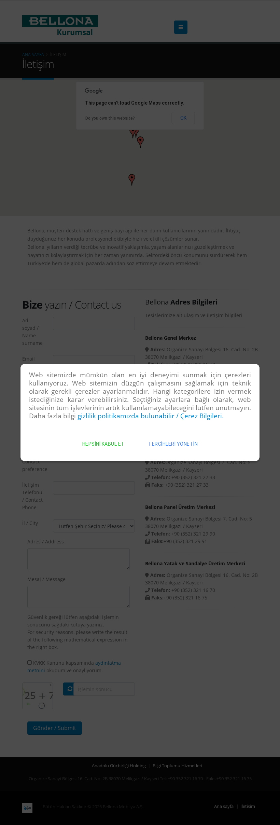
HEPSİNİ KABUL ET (103, 444)
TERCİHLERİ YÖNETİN (173, 444)
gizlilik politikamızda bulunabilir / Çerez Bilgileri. (151, 415)
